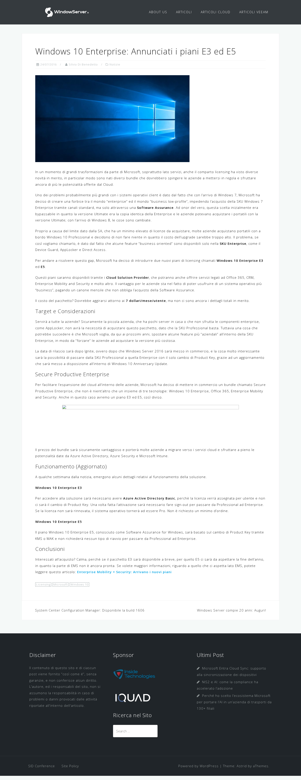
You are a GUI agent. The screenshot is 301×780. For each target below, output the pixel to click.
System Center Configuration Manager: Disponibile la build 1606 (90, 610)
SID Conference (41, 766)
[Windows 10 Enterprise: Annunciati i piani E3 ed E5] (112, 118)
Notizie (115, 64)
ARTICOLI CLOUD (215, 12)
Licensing (43, 584)
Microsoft (60, 584)
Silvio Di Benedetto (83, 64)
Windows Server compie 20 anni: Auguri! (231, 610)
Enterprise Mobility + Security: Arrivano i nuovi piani (124, 572)
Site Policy (70, 766)
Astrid (242, 766)
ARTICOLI (184, 12)
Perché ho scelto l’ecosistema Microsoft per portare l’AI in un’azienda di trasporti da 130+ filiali (234, 702)
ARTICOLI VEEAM (253, 12)
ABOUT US (158, 12)
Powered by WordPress (198, 766)
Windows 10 (79, 584)
